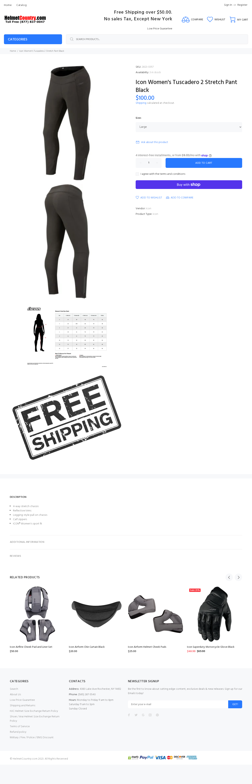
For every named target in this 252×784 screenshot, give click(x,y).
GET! (235, 704)
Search (14, 689)
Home (13, 51)
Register (242, 5)
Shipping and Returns (22, 705)
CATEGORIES (17, 39)
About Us (15, 694)
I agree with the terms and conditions (163, 174)
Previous (229, 577)
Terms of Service (20, 726)
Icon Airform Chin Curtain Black (87, 647)
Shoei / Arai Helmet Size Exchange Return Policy (34, 718)
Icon (148, 208)
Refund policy (18, 732)
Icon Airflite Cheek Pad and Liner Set (31, 647)
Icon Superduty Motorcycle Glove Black (210, 647)
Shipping (141, 103)
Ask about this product (154, 142)
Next (238, 577)
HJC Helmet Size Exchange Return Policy (34, 711)
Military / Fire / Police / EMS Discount (32, 737)
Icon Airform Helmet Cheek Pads (147, 647)
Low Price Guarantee (22, 700)
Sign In (228, 5)
